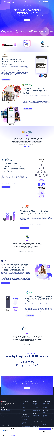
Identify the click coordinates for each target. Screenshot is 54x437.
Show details (13, 435)
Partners (29, 1)
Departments (10, 1)
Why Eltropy (24, 1)
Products (20, 1)
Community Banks (34, 1)
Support (12, 2)
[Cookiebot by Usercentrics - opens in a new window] (5, 435)
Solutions (15, 1)
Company (8, 2)
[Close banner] (52, 428)
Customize (44, 431)
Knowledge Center (39, 1)
